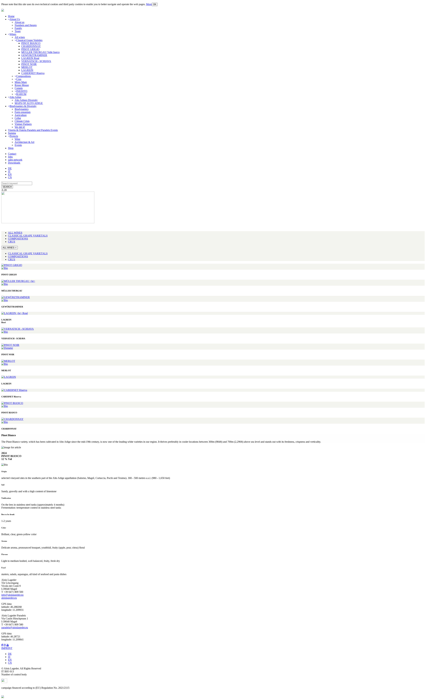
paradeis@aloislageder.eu (14, 627)
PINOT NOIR (29, 64)
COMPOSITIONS (18, 238)
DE (10, 168)
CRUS (11, 241)
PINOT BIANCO (30, 43)
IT (9, 171)
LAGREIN (27, 70)
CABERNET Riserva (32, 73)
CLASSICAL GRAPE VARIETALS (28, 235)
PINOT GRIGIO (30, 49)
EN (10, 174)
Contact (12, 153)
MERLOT (26, 67)
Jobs (10, 156)
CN (10, 177)
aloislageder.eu (9, 597)
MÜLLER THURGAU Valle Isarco (40, 52)
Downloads (14, 162)
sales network (15, 159)
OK (154, 4)
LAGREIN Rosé (30, 58)
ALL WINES (15, 232)
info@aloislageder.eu (12, 594)
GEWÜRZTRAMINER (34, 55)
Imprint (6, 648)
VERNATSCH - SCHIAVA (36, 61)
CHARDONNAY (31, 46)
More (149, 4)
